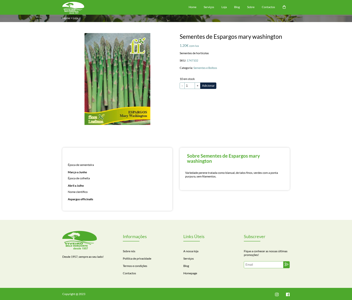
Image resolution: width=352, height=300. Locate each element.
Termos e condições (135, 265)
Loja (224, 7)
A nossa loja (190, 251)
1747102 (192, 60)
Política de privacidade (137, 258)
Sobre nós (129, 251)
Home (192, 7)
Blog (237, 7)
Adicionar (208, 85)
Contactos (268, 7)
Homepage (190, 273)
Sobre (250, 7)
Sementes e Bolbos (205, 67)
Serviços (209, 7)
